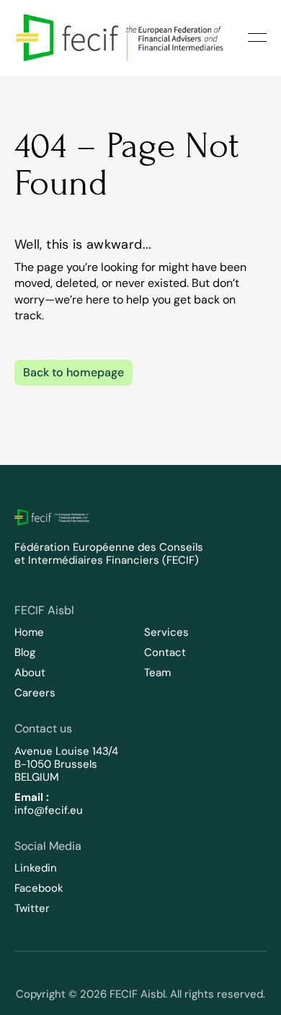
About (29, 672)
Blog (24, 652)
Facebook (38, 888)
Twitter (32, 908)
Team (157, 672)
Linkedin (35, 868)
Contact (165, 652)
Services (166, 632)
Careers (34, 693)
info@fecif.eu (48, 810)
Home (29, 632)
